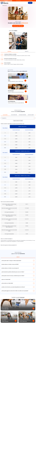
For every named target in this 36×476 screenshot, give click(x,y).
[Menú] (34, 3)
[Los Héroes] (4, 3)
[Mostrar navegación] (1, 5)
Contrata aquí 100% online (18, 25)
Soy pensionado (18, 0)
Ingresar (30, 2)
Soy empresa (30, 0)
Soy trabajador (6, 0)
